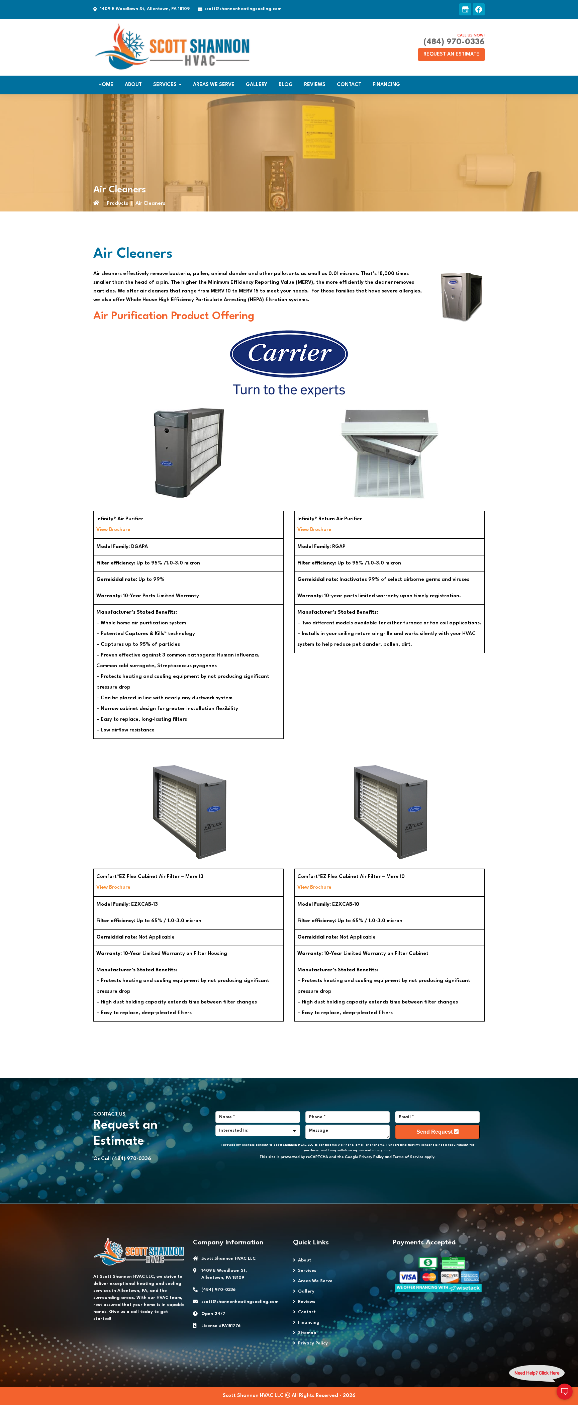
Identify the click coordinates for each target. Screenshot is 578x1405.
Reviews (306, 1302)
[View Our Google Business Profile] (465, 9)
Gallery (306, 1291)
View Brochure (113, 529)
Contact (307, 1312)
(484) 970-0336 (454, 42)
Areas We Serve (315, 1281)
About (304, 1260)
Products (117, 203)
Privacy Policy (371, 1157)
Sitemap (307, 1333)
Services (307, 1270)
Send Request (435, 1132)
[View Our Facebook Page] (479, 9)
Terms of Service (408, 1157)
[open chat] (565, 1392)
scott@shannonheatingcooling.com (242, 9)
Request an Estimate (451, 54)
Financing (308, 1322)
